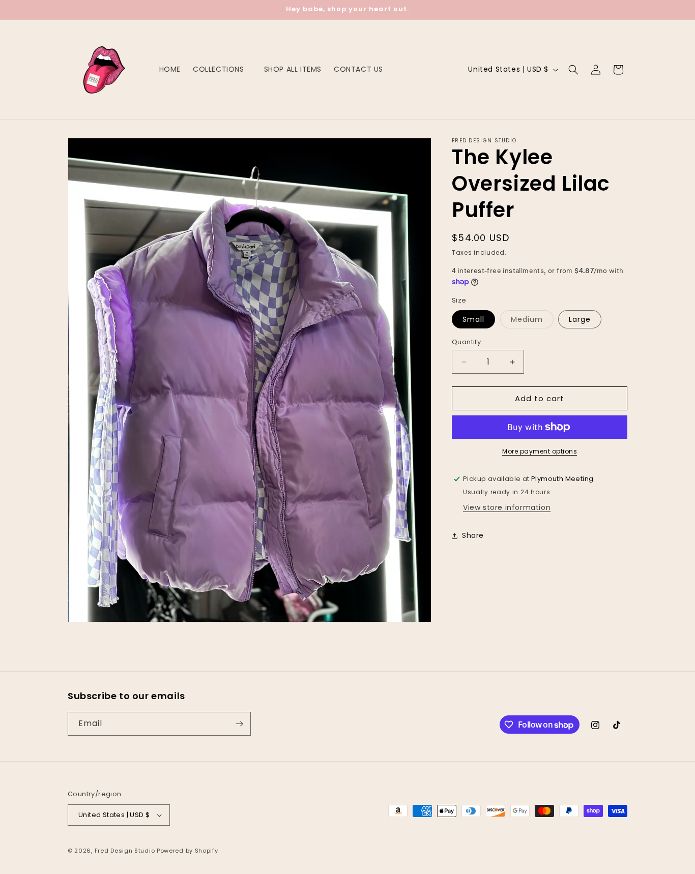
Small (473, 319)
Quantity (466, 342)
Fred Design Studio (125, 851)
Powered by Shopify (187, 851)
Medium (532, 321)
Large (580, 319)
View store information (507, 507)
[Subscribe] (239, 724)
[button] (222, 69)
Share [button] (473, 535)
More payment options (539, 451)
